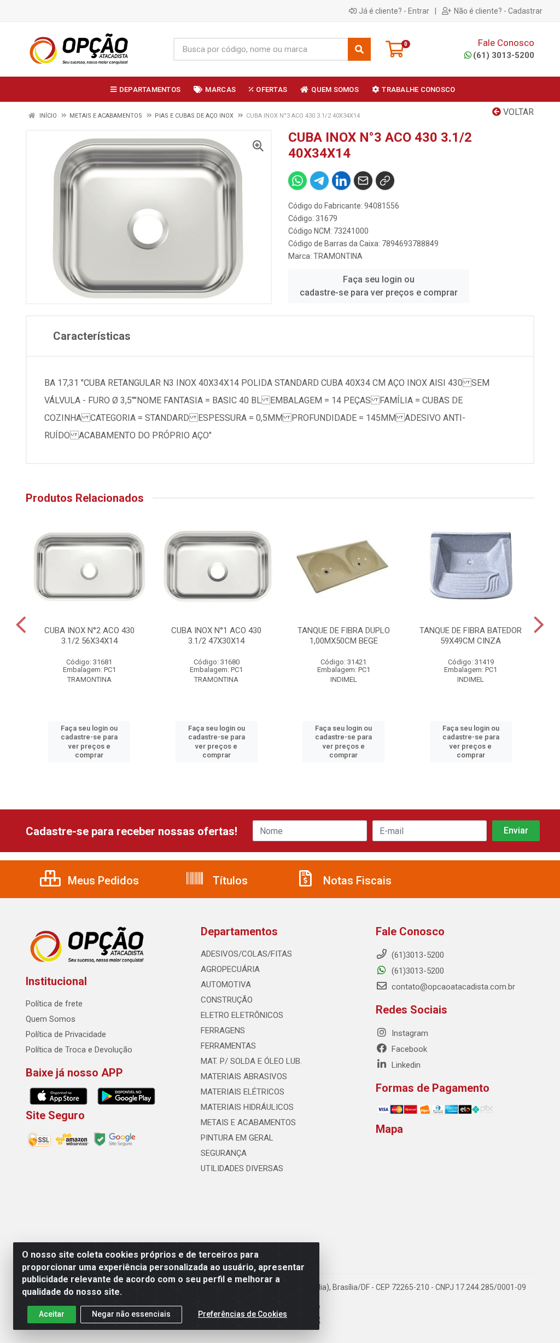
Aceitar (52, 1314)
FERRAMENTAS (228, 1046)
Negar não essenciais (131, 1314)
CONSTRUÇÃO (227, 1000)
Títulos (229, 880)
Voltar (517, 112)
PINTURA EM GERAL (237, 1138)
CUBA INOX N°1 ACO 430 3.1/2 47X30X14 (216, 636)
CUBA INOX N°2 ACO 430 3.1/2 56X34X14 (89, 636)
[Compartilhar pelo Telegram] (319, 180)
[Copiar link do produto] (385, 180)
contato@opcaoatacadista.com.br (452, 987)
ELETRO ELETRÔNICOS (242, 1015)
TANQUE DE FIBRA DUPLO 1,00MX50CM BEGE (344, 636)
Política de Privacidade (66, 1034)
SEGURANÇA (224, 1153)
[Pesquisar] (359, 49)
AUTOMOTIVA (226, 984)
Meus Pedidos (102, 880)
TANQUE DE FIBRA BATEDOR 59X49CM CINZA (470, 636)
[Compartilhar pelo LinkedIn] (341, 180)
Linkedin (405, 1065)
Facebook (408, 1049)
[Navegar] (21, 625)
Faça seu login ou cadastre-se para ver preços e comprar (379, 286)
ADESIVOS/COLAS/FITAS (246, 954)
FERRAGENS (223, 1030)
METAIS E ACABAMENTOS (248, 1122)
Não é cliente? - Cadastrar (498, 11)
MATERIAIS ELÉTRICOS (242, 1092)
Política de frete (54, 1004)
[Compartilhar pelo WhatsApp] (297, 180)
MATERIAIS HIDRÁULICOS (247, 1107)
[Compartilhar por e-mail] (363, 180)
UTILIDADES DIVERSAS (242, 1168)
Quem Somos (50, 1019)
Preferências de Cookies (242, 1314)
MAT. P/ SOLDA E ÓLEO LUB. (251, 1061)
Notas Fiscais (356, 880)
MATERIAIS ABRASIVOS (244, 1076)
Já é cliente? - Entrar (394, 11)
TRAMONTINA (338, 256)
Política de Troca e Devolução (79, 1050)
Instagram (408, 1033)
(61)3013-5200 (416, 971)
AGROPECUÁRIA (230, 969)
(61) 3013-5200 (503, 55)
